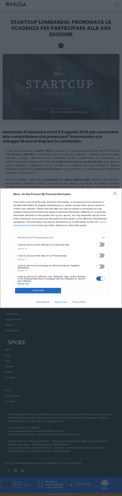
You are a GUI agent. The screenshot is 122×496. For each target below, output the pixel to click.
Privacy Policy (79, 302)
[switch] (100, 244)
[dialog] (61, 248)
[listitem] (61, 237)
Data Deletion (43, 302)
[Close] (116, 194)
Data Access (61, 302)
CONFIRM (38, 290)
